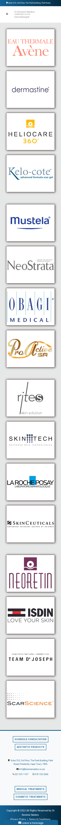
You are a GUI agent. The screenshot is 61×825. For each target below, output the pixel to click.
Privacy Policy (18, 819)
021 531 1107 (21, 774)
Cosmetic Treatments (31, 797)
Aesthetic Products (30, 747)
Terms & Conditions (39, 819)
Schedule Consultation (30, 739)
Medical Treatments (30, 789)
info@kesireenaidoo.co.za (32, 769)
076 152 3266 (41, 774)
